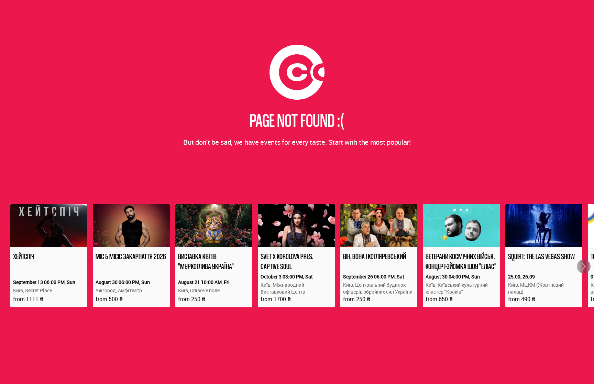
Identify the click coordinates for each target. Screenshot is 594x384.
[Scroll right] (584, 266)
